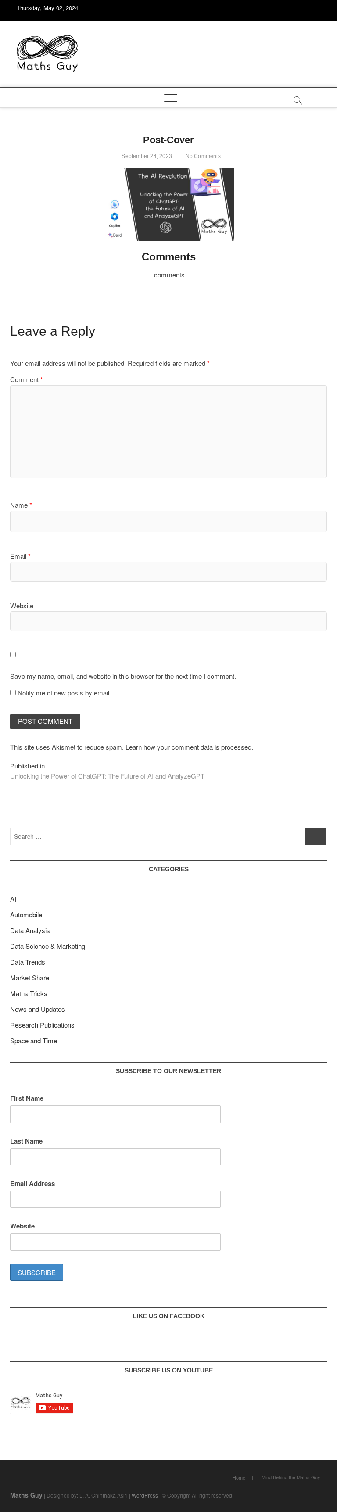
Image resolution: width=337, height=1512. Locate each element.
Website (21, 605)
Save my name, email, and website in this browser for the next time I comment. (123, 676)
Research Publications (42, 1024)
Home (239, 1477)
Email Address (32, 1183)
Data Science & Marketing (47, 946)
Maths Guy (26, 1495)
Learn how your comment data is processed (188, 746)
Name (21, 504)
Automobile (26, 914)
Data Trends (27, 961)
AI (13, 898)
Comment (26, 379)
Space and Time (33, 1040)
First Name (26, 1098)
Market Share (29, 977)
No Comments (202, 156)
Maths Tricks (28, 993)
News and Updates (37, 1009)
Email (20, 556)
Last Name (26, 1141)
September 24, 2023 (146, 156)
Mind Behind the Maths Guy (291, 1476)
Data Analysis (30, 930)
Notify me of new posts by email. (64, 692)
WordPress (145, 1495)
